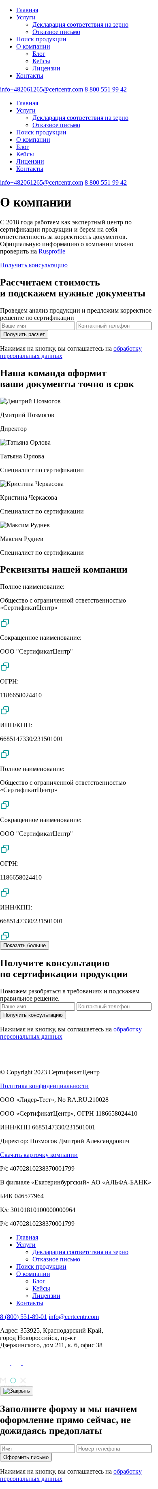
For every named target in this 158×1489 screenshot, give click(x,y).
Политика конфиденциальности (44, 1085)
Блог (38, 53)
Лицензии (46, 68)
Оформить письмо (26, 1457)
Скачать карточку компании (39, 1154)
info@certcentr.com (74, 1316)
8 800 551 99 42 (106, 89)
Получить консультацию (34, 265)
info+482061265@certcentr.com (41, 89)
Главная (27, 9)
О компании (33, 46)
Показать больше (24, 945)
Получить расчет (24, 334)
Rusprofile (51, 251)
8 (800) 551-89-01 (23, 1316)
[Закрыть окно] (16, 1391)
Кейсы (41, 61)
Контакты (29, 75)
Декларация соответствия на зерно (80, 24)
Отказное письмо (56, 31)
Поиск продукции (41, 39)
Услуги (26, 17)
